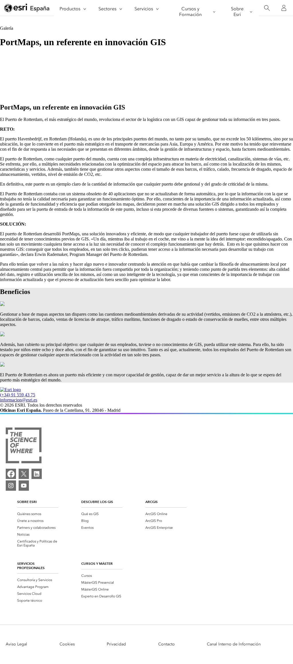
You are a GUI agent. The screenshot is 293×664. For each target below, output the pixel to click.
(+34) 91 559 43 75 (17, 394)
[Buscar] (267, 8)
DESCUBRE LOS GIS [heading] (97, 502)
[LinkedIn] (36, 474)
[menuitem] (37, 513)
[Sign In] (284, 8)
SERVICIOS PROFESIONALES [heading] (31, 565)
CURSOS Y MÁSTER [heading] (97, 563)
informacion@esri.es (18, 399)
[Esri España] (27, 8)
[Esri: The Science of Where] (23, 446)
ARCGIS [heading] (151, 502)
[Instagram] (11, 485)
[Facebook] (11, 474)
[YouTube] (24, 485)
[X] (24, 474)
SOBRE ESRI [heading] (27, 502)
